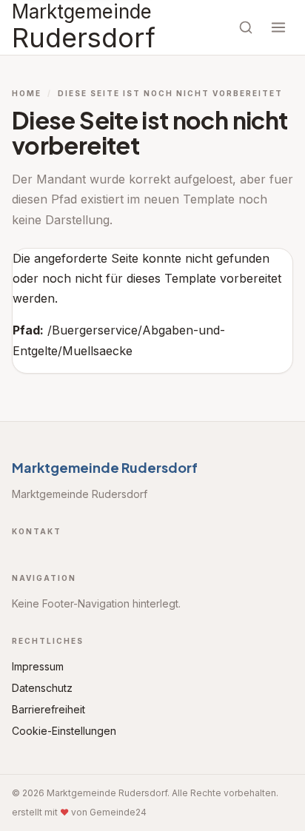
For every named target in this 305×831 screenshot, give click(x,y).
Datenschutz (42, 688)
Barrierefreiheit (48, 709)
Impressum (38, 666)
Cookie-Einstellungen (64, 730)
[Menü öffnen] (278, 27)
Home (26, 93)
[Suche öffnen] (246, 27)
